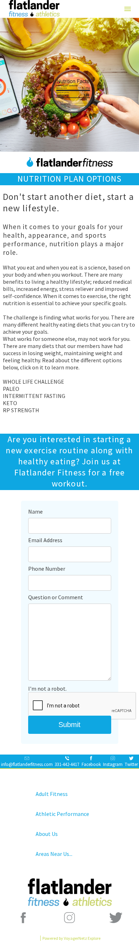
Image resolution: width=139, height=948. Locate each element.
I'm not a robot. (47, 688)
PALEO (11, 388)
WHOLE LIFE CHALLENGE (33, 381)
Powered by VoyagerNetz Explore (71, 938)
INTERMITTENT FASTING (34, 395)
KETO (10, 403)
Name (35, 511)
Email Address (45, 540)
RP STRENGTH (21, 410)
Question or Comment (55, 597)
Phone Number (46, 568)
